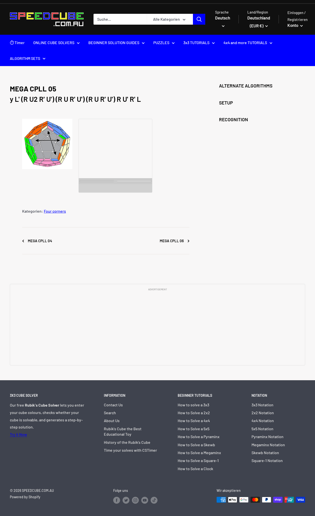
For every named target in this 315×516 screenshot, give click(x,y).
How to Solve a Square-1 (198, 460)
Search (110, 412)
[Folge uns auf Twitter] (126, 500)
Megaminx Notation (268, 444)
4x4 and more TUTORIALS (245, 42)
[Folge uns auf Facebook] (116, 500)
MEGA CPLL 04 (39, 241)
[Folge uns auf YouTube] (144, 500)
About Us (112, 420)
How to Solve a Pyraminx (199, 436)
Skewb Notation (265, 452)
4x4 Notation (263, 420)
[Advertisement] (157, 327)
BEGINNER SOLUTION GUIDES (113, 42)
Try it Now (18, 434)
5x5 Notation (262, 428)
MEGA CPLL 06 (172, 241)
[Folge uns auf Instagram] (135, 500)
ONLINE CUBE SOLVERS (53, 42)
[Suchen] (199, 19)
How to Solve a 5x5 (193, 428)
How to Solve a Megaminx (199, 452)
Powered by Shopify (25, 497)
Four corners (55, 211)
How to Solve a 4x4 (194, 420)
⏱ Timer (17, 42)
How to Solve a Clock (195, 468)
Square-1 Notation (267, 460)
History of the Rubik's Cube (127, 442)
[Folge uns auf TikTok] (154, 500)
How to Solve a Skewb (196, 444)
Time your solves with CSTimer (130, 450)
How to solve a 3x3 (193, 404)
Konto (293, 25)
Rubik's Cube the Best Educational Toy (123, 431)
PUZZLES (161, 42)
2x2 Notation (263, 412)
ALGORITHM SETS (25, 58)
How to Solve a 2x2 (194, 412)
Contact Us (113, 404)
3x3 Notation (262, 404)
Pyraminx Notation (268, 436)
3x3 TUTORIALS (196, 42)
